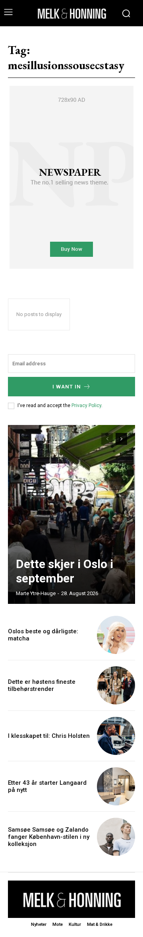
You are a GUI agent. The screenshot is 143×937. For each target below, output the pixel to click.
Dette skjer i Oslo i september (64, 571)
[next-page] (121, 439)
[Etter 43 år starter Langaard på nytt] (116, 786)
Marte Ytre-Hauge (36, 593)
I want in (66, 387)
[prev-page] (107, 439)
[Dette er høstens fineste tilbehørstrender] (116, 685)
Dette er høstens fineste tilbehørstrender (41, 685)
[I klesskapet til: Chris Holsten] (116, 736)
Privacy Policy (86, 405)
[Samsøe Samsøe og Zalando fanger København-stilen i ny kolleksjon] (116, 837)
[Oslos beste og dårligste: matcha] (116, 635)
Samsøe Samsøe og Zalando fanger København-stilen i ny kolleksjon (48, 837)
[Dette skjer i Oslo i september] (71, 514)
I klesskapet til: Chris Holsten (49, 735)
